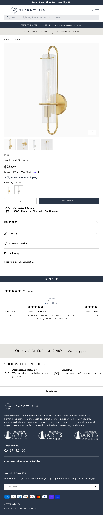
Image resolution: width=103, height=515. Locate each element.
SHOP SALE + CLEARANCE (36, 32)
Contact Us (28, 262)
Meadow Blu (15, 504)
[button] (97, 10)
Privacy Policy (10, 508)
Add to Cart (68, 201)
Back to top (51, 391)
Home (6, 39)
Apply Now (82, 351)
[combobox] (51, 17)
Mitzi (6, 155)
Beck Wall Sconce (19, 39)
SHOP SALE (51, 279)
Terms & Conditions (28, 508)
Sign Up (67, 2)
